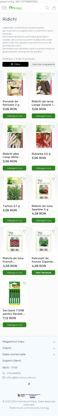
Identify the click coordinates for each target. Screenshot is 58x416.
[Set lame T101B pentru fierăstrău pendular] (14, 293)
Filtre (16, 64)
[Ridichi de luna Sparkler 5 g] (43, 189)
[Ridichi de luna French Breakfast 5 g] (14, 241)
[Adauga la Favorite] (24, 74)
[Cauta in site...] (47, 8)
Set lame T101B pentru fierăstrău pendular (14, 312)
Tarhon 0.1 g (11, 206)
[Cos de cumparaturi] (54, 8)
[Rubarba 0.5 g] (43, 137)
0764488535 (13, 373)
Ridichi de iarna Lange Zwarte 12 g (43, 103)
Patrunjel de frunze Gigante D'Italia (42, 260)
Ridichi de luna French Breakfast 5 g (13, 260)
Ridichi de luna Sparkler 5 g (42, 208)
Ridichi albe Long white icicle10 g (11, 155)
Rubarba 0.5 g (41, 153)
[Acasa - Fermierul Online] (15, 8)
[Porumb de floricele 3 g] (14, 84)
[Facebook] (29, 384)
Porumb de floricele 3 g (11, 103)
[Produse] (4, 8)
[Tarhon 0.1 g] (14, 189)
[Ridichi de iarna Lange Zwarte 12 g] (43, 84)
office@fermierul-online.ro (21, 377)
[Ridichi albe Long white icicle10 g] (14, 137)
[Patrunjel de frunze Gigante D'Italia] (43, 241)
